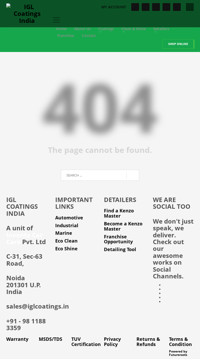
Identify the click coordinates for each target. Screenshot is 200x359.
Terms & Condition (180, 341)
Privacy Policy (112, 341)
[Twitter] (145, 7)
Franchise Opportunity (118, 239)
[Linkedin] (177, 7)
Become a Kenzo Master (123, 226)
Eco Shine (66, 248)
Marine (63, 233)
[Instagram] (156, 7)
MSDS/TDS (50, 339)
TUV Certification (86, 341)
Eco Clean (66, 241)
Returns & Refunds (148, 341)
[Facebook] (135, 7)
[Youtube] (166, 7)
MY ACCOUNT (113, 7)
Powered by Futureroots (178, 353)
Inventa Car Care (24, 238)
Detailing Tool (120, 249)
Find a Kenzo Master (119, 213)
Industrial (66, 225)
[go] (132, 175)
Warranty (17, 339)
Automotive (69, 217)
